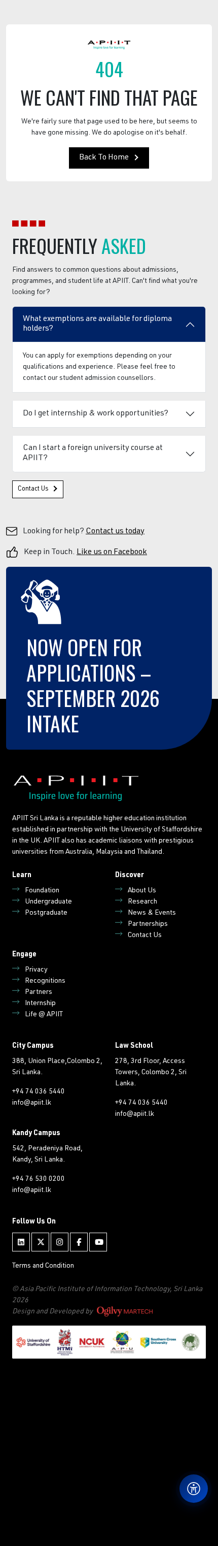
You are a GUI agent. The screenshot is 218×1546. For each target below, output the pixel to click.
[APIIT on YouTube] (98, 1242)
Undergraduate (48, 902)
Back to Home (104, 158)
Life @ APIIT (44, 1014)
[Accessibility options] (193, 1488)
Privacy (36, 970)
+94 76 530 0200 (38, 1179)
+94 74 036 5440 (38, 1092)
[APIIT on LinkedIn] (21, 1242)
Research (142, 902)
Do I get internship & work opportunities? (95, 414)
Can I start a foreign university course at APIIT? (93, 453)
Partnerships (148, 924)
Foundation (42, 890)
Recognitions (45, 981)
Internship (40, 1003)
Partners (38, 992)
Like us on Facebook (112, 553)
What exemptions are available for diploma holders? (97, 324)
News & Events (152, 913)
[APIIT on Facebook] (79, 1242)
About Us (142, 890)
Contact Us (33, 489)
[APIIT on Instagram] (59, 1242)
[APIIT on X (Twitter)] (40, 1242)
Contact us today (115, 532)
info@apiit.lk (31, 1103)
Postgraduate (46, 913)
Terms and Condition (43, 1266)
